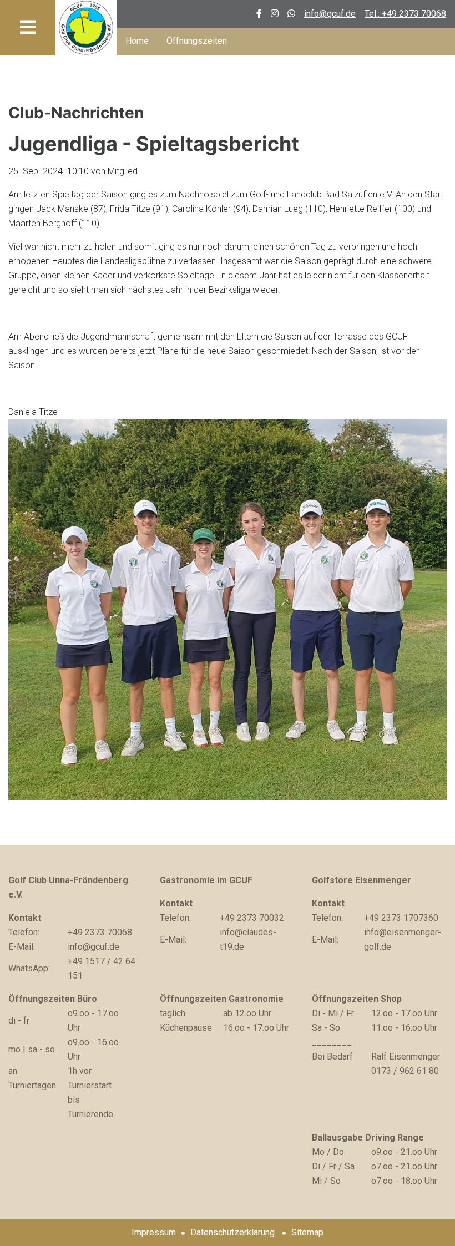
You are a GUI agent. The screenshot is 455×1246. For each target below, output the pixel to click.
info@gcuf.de (330, 13)
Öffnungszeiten (196, 41)
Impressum (154, 1232)
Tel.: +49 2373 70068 (405, 13)
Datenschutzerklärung (232, 1232)
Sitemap (307, 1232)
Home (137, 41)
